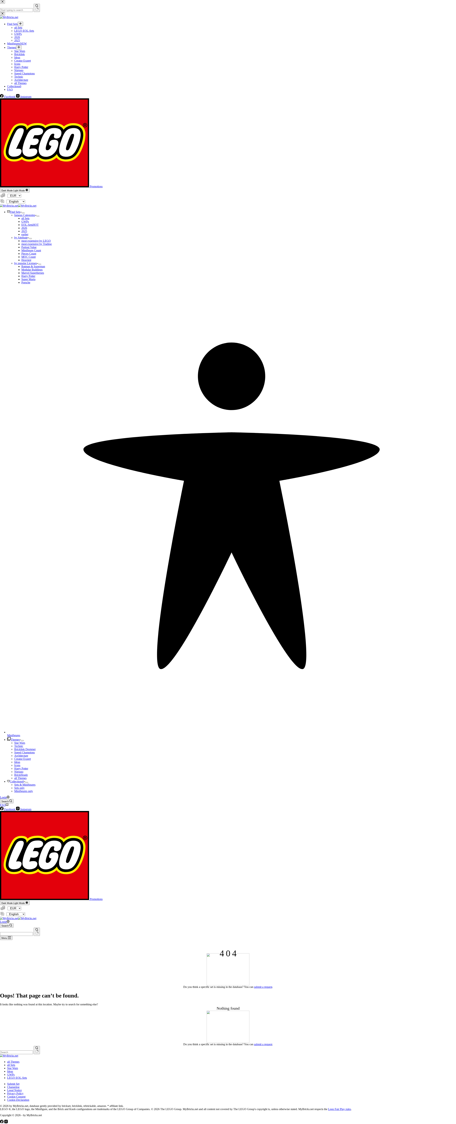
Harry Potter (28, 276)
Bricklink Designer (25, 749)
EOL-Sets (30, 224)
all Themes (20, 778)
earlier (24, 234)
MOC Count (28, 256)
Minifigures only (23, 791)
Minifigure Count (31, 250)
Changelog (13, 1087)
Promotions (96, 186)
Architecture (21, 755)
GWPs (25, 221)
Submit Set (13, 1083)
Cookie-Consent (16, 1096)
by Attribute (21, 237)
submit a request (263, 986)
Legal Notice (14, 1090)
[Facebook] (2, 1122)
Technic (18, 746)
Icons (17, 765)
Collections (17, 781)
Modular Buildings (32, 269)
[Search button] (37, 932)
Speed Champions (24, 752)
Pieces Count (28, 253)
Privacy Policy (15, 1093)
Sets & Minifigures (24, 784)
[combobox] (16, 934)
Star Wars (19, 742)
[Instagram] (6, 1122)
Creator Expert (22, 758)
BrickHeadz (21, 774)
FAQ (3, 805)
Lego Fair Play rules (339, 1109)
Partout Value (29, 247)
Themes (15, 739)
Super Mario (28, 279)
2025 (24, 231)
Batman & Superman (33, 266)
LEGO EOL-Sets (17, 1077)
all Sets (25, 218)
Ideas (17, 762)
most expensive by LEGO (36, 240)
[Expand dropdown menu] (23, 212)
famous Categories (24, 215)
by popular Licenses (25, 263)
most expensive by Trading (36, 244)
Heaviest (26, 260)
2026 (24, 227)
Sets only (19, 787)
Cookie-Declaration (18, 1099)
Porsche (25, 282)
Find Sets (15, 211)
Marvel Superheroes (32, 272)
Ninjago (18, 771)
